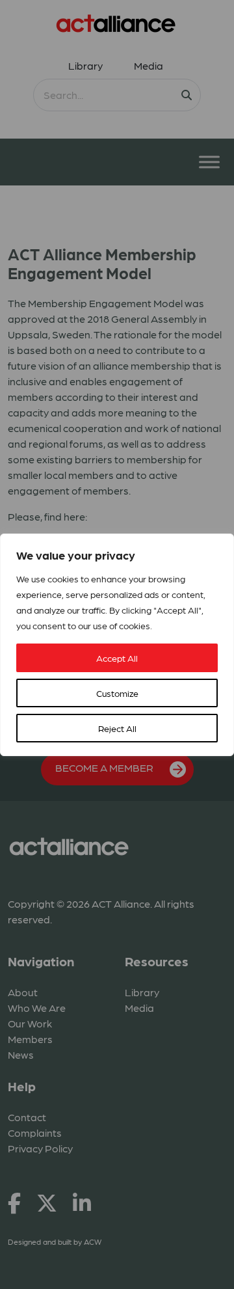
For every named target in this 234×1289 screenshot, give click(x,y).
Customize (117, 693)
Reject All (117, 728)
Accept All (117, 658)
